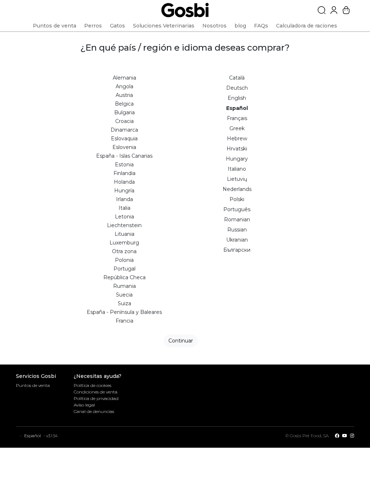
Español (32, 435)
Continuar (180, 340)
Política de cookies (92, 385)
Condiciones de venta (95, 392)
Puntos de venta (33, 385)
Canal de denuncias (94, 411)
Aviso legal (84, 405)
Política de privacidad (96, 398)
